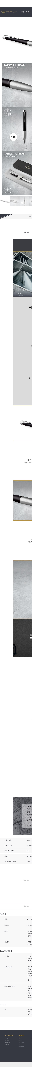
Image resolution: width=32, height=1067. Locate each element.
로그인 (6, 1038)
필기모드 (28, 12)
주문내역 (7, 1044)
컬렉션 (22, 12)
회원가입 (7, 1040)
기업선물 (20, 1044)
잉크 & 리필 (21, 1042)
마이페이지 (7, 1042)
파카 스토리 (21, 1046)
